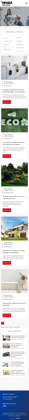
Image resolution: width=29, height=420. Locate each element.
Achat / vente (6, 45)
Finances (19, 41)
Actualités (8, 49)
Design (19, 37)
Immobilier (20, 44)
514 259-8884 (8, 399)
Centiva (17, 418)
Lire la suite (6, 156)
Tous (6, 37)
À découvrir (8, 41)
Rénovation (21, 47)
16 (13, 323)
